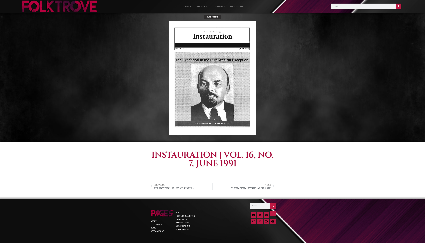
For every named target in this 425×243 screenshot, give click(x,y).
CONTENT (200, 6)
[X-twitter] (260, 215)
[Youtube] (273, 221)
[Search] (398, 6)
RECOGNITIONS (237, 6)
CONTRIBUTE (219, 6)
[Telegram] (253, 215)
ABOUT (187, 6)
